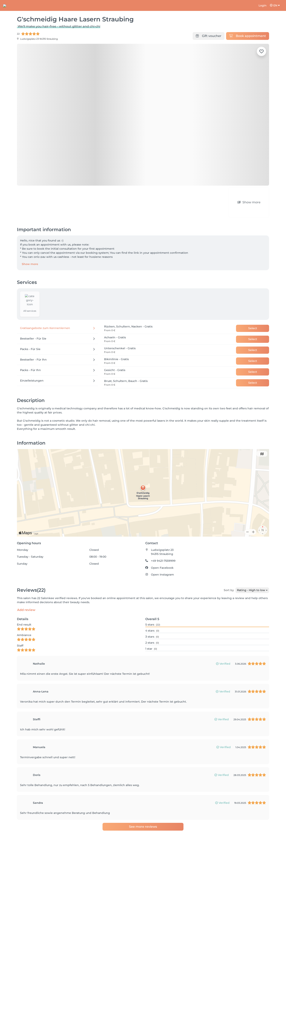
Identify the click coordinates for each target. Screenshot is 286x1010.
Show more (30, 242)
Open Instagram (162, 552)
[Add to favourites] (261, 51)
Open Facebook (162, 545)
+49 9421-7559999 (163, 539)
